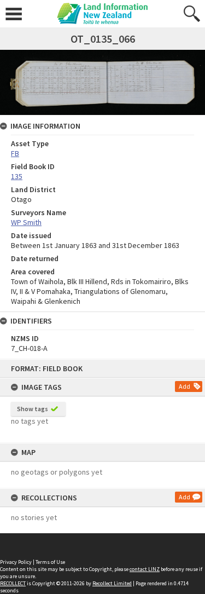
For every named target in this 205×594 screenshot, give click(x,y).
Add (184, 386)
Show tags (32, 409)
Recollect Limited (112, 583)
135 (16, 176)
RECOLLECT (13, 583)
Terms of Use (50, 562)
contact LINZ (145, 569)
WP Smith (26, 222)
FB (15, 153)
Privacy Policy (16, 562)
